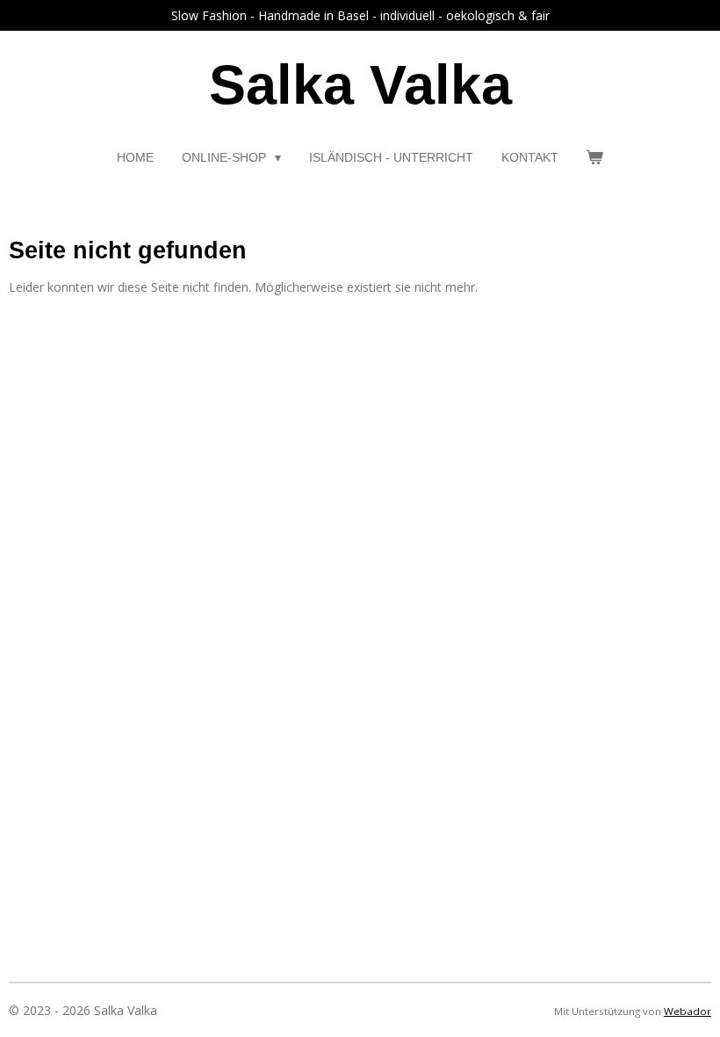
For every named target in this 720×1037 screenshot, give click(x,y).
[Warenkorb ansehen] (595, 157)
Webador (687, 1011)
